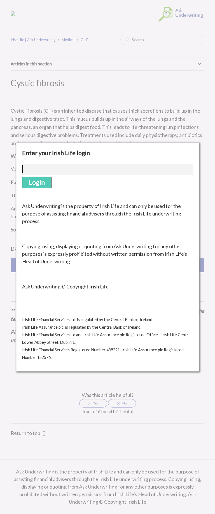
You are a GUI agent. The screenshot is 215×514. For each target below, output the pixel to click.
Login (37, 182)
